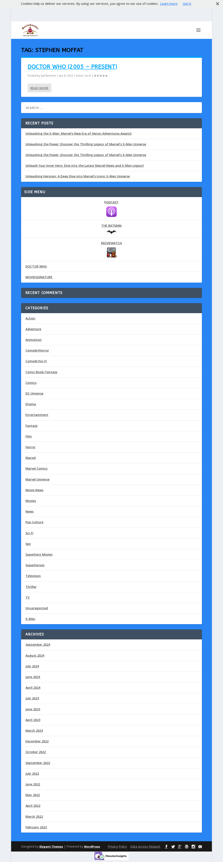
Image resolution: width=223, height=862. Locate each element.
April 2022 (32, 806)
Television (33, 576)
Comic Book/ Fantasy (41, 372)
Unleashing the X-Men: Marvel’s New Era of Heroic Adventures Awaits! (78, 133)
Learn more (168, 3)
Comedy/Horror (37, 350)
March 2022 (34, 816)
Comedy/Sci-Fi (36, 361)
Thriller (31, 587)
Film (28, 436)
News (29, 511)
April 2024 (32, 687)
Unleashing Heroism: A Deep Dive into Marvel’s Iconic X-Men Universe (77, 176)
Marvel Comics (36, 468)
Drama (30, 404)
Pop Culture (34, 522)
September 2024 (37, 644)
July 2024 (32, 666)
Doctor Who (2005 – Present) (72, 66)
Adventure (33, 329)
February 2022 (36, 827)
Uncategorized (36, 608)
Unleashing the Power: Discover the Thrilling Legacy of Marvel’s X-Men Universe (85, 144)
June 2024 (32, 677)
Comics (30, 383)
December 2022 (37, 741)
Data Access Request (145, 846)
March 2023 (34, 730)
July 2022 (32, 773)
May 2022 (32, 795)
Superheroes (34, 565)
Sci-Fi (88, 75)
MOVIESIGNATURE (38, 277)
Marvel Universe (37, 479)
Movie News (34, 490)
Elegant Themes (51, 846)
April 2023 (32, 720)
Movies (30, 501)
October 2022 (35, 752)
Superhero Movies (38, 554)
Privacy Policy (117, 846)
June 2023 (32, 709)
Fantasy (31, 426)
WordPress (92, 846)
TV (27, 597)
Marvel (30, 458)
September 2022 (37, 763)
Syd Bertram (48, 75)
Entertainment (36, 415)
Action (80, 75)
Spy (28, 544)
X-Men (30, 619)
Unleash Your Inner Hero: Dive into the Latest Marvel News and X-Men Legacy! (84, 165)
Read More (39, 88)
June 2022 (32, 784)
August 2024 (34, 655)
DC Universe (34, 393)
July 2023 (32, 698)
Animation (33, 340)
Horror (30, 447)
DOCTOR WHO (36, 266)
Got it (187, 3)
